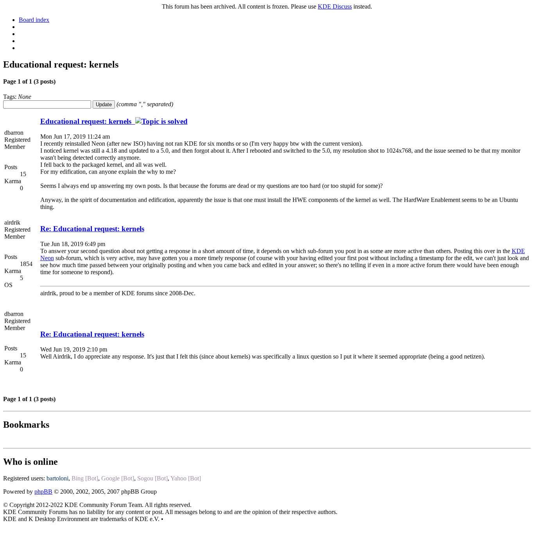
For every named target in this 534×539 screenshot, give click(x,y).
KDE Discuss (335, 6)
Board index (34, 19)
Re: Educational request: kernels (92, 229)
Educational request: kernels (87, 121)
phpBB (43, 491)
